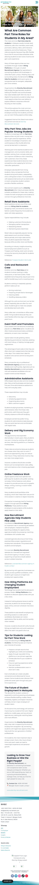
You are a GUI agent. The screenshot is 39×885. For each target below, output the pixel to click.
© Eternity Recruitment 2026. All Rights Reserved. (19, 882)
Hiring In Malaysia (6, 845)
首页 (2, 828)
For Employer (4, 830)
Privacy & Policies (5, 837)
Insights (3, 835)
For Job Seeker (5, 848)
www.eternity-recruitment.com (17, 790)
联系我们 (3, 833)
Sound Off (8, 881)
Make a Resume (5, 850)
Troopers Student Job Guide (21, 260)
